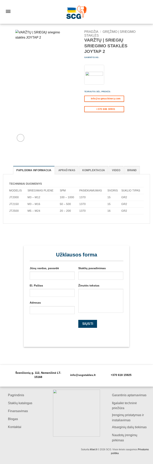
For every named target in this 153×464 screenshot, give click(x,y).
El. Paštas (36, 285)
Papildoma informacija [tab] (33, 170)
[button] (21, 138)
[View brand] (94, 75)
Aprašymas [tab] (66, 170)
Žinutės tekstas (88, 285)
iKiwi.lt (93, 449)
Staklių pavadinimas (92, 268)
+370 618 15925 (121, 375)
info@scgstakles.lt (83, 375)
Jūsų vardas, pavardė (44, 268)
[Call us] (147, 12)
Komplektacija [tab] (93, 170)
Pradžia (91, 31)
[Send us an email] (142, 12)
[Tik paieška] (136, 12)
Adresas (35, 302)
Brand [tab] (131, 170)
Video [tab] (116, 170)
